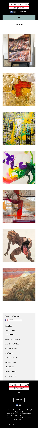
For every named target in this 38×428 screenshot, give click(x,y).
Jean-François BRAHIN (12, 339)
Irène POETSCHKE (11, 349)
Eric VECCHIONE (10, 376)
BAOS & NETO (9, 335)
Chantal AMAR (10, 330)
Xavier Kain (24, 425)
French (10, 320)
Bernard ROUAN (10, 372)
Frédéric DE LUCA (11, 358)
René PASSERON (10, 362)
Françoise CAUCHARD (12, 344)
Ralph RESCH (9, 367)
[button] (19, 17)
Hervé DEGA (9, 353)
